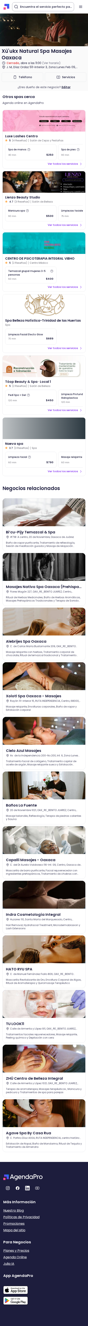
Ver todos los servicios (63, 164)
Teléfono (25, 77)
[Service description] (28, 149)
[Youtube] (37, 1188)
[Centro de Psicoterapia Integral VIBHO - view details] (44, 243)
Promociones (14, 1223)
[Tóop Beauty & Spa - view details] (44, 366)
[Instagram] (7, 1188)
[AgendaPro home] (6, 7)
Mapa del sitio (14, 1230)
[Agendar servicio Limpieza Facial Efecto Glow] (30, 336)
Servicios (68, 77)
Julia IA (8, 1263)
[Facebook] (17, 1188)
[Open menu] (81, 7)
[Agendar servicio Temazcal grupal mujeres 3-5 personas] (30, 275)
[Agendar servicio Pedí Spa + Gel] (30, 398)
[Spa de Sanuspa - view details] (44, 428)
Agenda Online (15, 1257)
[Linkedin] (27, 1188)
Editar (66, 87)
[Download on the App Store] (18, 1288)
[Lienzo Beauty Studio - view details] (44, 182)
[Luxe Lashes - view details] (44, 121)
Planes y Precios (16, 1250)
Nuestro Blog (13, 1210)
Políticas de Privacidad (21, 1217)
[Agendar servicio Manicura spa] (30, 213)
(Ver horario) (51, 63)
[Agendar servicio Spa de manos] (30, 152)
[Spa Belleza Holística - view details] (44, 305)
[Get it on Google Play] (18, 1299)
